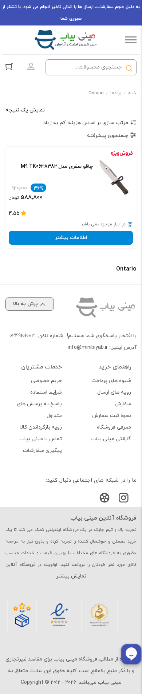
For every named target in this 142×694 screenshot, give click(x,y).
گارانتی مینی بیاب (111, 438)
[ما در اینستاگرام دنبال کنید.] (123, 499)
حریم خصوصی (46, 380)
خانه (132, 93)
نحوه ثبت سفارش (111, 415)
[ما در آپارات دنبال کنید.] (104, 499)
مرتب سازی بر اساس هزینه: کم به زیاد (85, 122)
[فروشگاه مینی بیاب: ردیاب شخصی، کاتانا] (65, 40)
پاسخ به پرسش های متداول (39, 410)
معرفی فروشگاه (114, 427)
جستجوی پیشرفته (107, 135)
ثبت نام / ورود (31, 67)
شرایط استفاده (46, 392)
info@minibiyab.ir (88, 347)
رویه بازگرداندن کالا (41, 427)
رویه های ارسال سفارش (114, 398)
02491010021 (22, 335)
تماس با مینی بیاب (40, 438)
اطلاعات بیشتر (71, 237)
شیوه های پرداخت (111, 380)
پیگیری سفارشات (42, 450)
